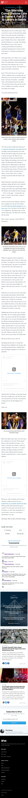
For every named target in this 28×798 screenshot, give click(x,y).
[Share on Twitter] (6, 663)
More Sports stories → (14, 623)
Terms (2, 795)
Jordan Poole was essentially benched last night (13, 503)
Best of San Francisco (6, 756)
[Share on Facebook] (8, 663)
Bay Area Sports (10, 7)
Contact (3, 772)
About (2, 763)
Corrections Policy (5, 770)
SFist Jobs (3, 754)
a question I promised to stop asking (12, 149)
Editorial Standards (5, 767)
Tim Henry (19, 7)
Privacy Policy (4, 792)
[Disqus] (14, 570)
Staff (2, 765)
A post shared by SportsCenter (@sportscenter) (14, 388)
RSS (2, 783)
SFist (3, 740)
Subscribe (14, 723)
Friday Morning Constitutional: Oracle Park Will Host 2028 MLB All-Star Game (14, 618)
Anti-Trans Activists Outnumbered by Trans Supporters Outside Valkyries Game (14, 606)
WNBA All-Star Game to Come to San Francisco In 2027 (14, 612)
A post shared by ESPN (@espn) (14, 493)
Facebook (3, 779)
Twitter (2, 781)
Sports (14, 597)
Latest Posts (4, 751)
